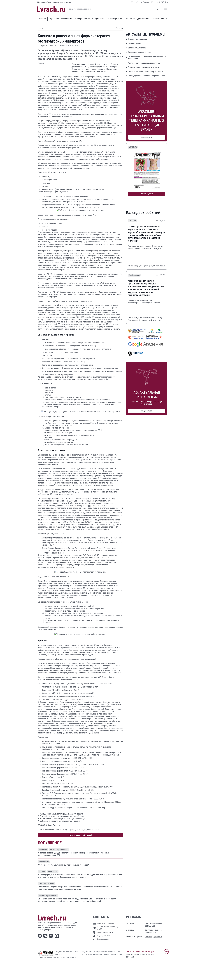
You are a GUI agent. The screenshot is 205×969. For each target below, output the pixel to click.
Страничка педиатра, (80, 69)
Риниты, (106, 67)
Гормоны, (114, 64)
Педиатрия (54, 18)
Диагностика (143, 18)
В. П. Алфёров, (51, 46)
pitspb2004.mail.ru (91, 829)
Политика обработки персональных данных (141, 952)
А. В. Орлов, (42, 46)
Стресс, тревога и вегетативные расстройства (146, 76)
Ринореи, (113, 67)
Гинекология (44, 862)
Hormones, (76, 71)
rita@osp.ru (150, 926)
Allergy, (109, 69)
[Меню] (165, 9)
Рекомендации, (96, 67)
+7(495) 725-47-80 (104, 936)
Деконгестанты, (78, 67)
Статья (41, 63)
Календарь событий (143, 212)
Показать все (158, 18)
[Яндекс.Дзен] (51, 936)
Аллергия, (99, 64)
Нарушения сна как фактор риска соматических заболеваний (147, 57)
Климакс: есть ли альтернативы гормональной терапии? (63, 865)
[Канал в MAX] (57, 936)
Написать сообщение (105, 923)
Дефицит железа (135, 43)
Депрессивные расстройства (139, 52)
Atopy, (115, 69)
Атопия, (107, 64)
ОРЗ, (87, 67)
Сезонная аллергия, (97, 69)
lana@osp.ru (150, 932)
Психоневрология (114, 18)
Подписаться (146, 137)
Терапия (42, 18)
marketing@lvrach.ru (153, 936)
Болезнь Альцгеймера (137, 48)
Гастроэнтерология (46, 883)
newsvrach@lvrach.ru (105, 932)
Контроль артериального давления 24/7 (144, 63)
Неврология (66, 18)
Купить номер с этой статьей (80, 835)
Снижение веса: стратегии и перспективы (144, 67)
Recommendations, (88, 71)
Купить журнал (147, 194)
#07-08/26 (133, 147)
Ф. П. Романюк (73, 46)
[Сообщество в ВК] (45, 936)
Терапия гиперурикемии (137, 39)
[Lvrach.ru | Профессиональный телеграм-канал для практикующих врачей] (40, 936)
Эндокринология (82, 18)
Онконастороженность (59, 850)
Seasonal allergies (103, 71)
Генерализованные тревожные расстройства (146, 71)
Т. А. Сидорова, (62, 46)
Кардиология (98, 18)
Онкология (130, 18)
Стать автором (103, 939)
